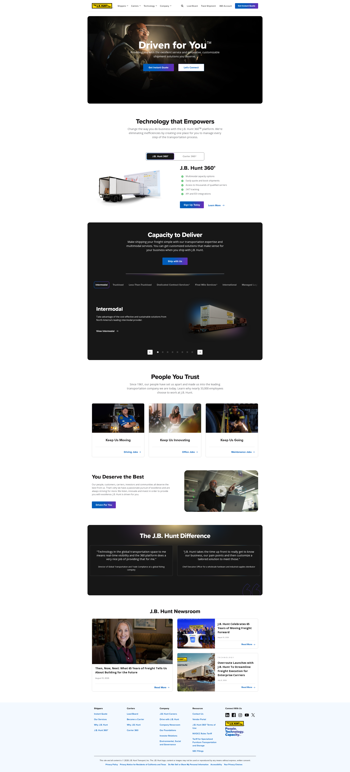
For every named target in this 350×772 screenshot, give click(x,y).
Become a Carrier (135, 719)
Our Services (100, 719)
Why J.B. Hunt (101, 724)
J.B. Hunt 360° (101, 730)
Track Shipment (208, 5)
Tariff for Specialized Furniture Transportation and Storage (204, 742)
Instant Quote (100, 713)
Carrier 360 (132, 730)
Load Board (192, 5)
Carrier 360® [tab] (190, 156)
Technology (149, 5)
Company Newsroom (170, 724)
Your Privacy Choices (233, 764)
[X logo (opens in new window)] (253, 714)
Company (164, 5)
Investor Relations (168, 735)
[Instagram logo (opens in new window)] (240, 714)
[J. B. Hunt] (102, 4)
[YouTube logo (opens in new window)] (246, 714)
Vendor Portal (199, 719)
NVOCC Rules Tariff (202, 733)
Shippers (122, 5)
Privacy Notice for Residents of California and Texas (143, 764)
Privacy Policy (112, 764)
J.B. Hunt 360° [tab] (160, 156)
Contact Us (197, 713)
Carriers (134, 5)
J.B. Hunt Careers (168, 713)
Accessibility (216, 764)
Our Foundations (168, 730)
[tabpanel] (175, 182)
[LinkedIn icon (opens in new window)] (227, 714)
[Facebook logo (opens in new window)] (234, 714)
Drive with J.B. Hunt (169, 719)
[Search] (182, 5)
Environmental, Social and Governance (170, 743)
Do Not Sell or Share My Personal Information (188, 764)
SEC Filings (198, 751)
